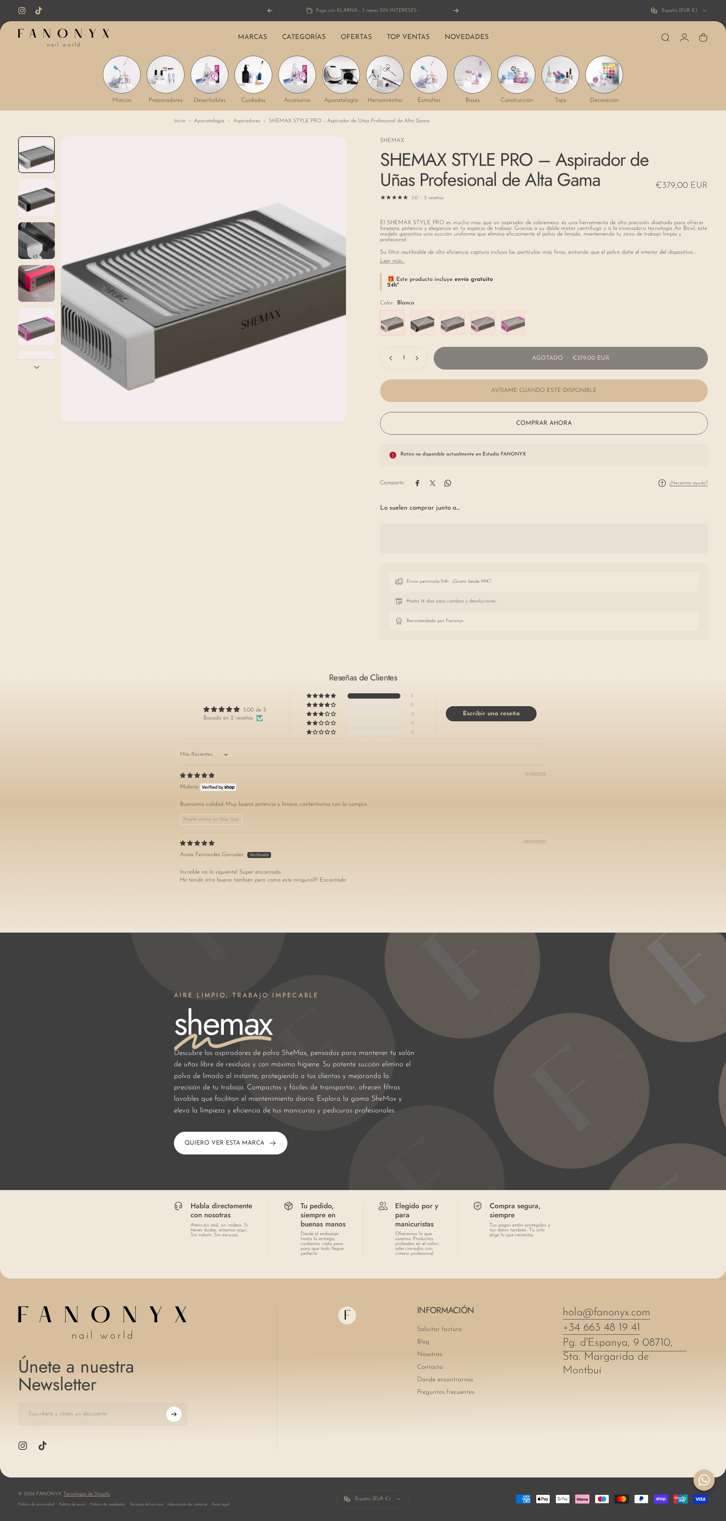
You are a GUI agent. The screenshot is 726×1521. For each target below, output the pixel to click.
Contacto (430, 1367)
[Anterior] (270, 10)
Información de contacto (187, 1504)
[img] (197, 776)
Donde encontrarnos (445, 1379)
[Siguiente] (456, 10)
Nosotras (429, 1354)
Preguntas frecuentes (445, 1392)
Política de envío (72, 1504)
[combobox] (679, 10)
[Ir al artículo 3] (36, 283)
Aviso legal (221, 1504)
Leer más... (392, 261)
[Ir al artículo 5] (36, 369)
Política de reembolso (107, 1504)
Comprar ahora (544, 423)
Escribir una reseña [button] (491, 714)
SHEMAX (392, 141)
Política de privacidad (36, 1504)
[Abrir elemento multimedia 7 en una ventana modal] (203, 279)
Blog (423, 1342)
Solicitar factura (439, 1329)
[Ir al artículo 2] (36, 240)
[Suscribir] (174, 1414)
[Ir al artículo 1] (36, 197)
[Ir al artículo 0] (36, 154)
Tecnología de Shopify (87, 1493)
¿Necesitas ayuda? (688, 482)
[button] (322, 696)
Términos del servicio (146, 1504)
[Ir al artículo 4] (36, 326)
